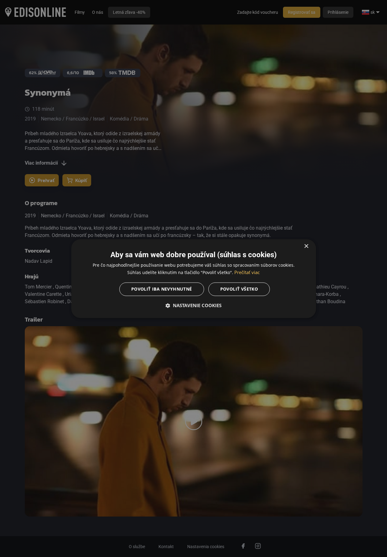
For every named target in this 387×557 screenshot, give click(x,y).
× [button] (306, 246)
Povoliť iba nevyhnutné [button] (161, 289)
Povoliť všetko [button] (239, 289)
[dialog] (193, 278)
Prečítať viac (247, 272)
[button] (193, 305)
